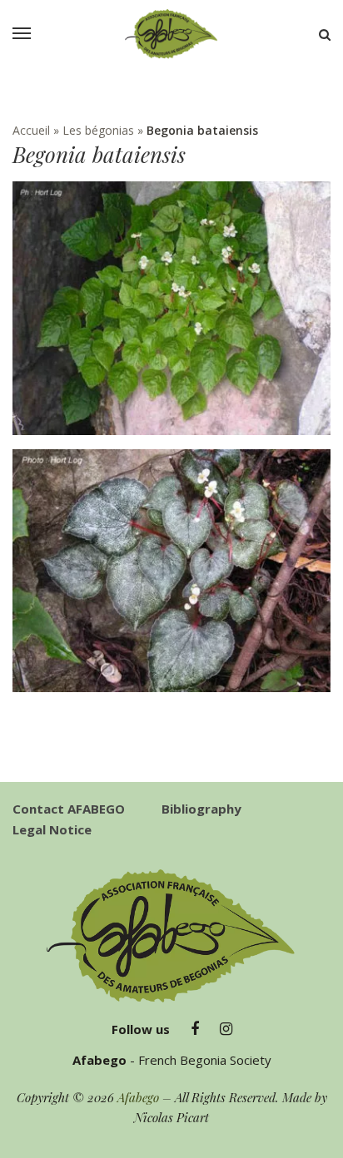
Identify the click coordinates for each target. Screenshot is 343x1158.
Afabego (138, 1097)
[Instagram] (226, 1029)
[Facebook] (195, 1029)
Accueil (31, 130)
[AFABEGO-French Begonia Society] (171, 34)
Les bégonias (98, 130)
